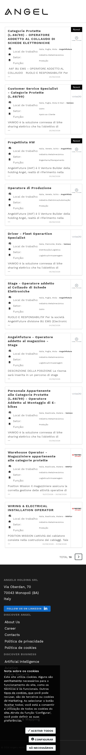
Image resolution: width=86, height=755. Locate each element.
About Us (12, 622)
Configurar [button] (43, 739)
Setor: (17, 57)
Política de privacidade (24, 641)
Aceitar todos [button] (41, 730)
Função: (18, 63)
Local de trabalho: (25, 51)
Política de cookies (20, 648)
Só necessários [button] (41, 747)
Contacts (12, 635)
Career (10, 628)
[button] (78, 557)
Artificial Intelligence (22, 662)
